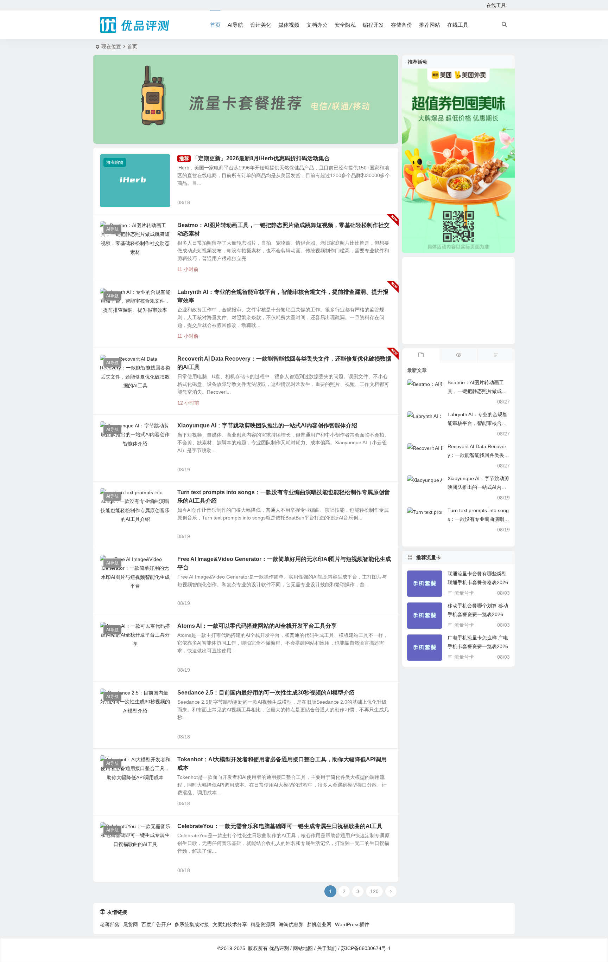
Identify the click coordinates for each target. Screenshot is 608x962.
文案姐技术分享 (230, 924)
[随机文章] (496, 355)
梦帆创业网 (319, 924)
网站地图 (303, 948)
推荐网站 (429, 25)
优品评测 (279, 948)
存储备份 (401, 25)
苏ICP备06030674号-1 (366, 948)
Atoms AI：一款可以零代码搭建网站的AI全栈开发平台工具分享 (257, 626)
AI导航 (235, 25)
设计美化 (260, 25)
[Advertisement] (458, 300)
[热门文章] (458, 355)
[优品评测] (135, 25)
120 (374, 891)
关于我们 (327, 948)
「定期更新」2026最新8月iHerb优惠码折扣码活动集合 (261, 158)
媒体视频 (288, 25)
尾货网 (130, 924)
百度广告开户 (156, 924)
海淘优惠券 (291, 924)
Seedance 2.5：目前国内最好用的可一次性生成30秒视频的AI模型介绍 (266, 693)
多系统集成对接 (192, 924)
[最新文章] (421, 355)
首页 (215, 25)
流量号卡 (464, 593)
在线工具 (496, 5)
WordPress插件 (352, 924)
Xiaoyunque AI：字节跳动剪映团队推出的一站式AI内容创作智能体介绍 (267, 425)
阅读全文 (385, 202)
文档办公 (317, 25)
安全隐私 (345, 25)
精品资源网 (263, 924)
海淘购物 (114, 162)
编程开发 (373, 25)
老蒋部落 (110, 924)
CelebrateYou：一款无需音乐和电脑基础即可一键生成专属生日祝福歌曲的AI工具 (279, 826)
